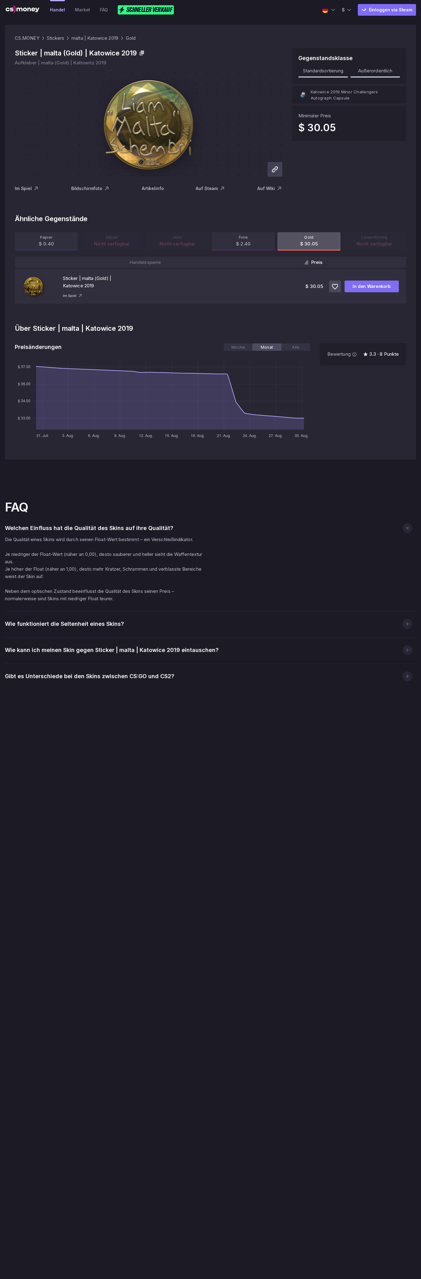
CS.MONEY (27, 38)
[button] (407, 528)
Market (82, 9)
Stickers (55, 38)
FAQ (104, 9)
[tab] (238, 347)
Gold (131, 38)
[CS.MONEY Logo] (22, 9)
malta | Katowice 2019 (95, 38)
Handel (57, 9)
